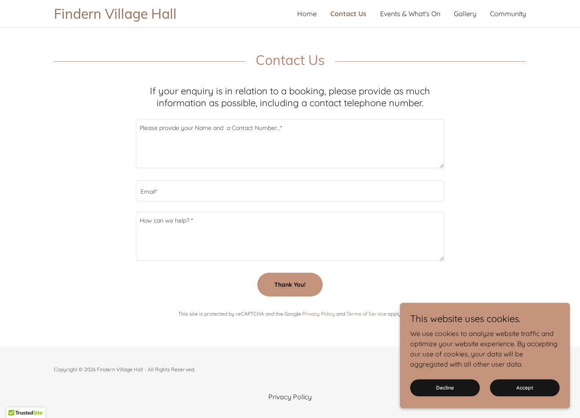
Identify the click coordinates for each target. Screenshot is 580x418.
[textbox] (290, 143)
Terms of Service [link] (366, 314)
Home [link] (307, 13)
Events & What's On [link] (410, 13)
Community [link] (508, 13)
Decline (445, 387)
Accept (524, 387)
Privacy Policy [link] (318, 314)
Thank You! (290, 284)
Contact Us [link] (348, 13)
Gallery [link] (465, 13)
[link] (172, 16)
